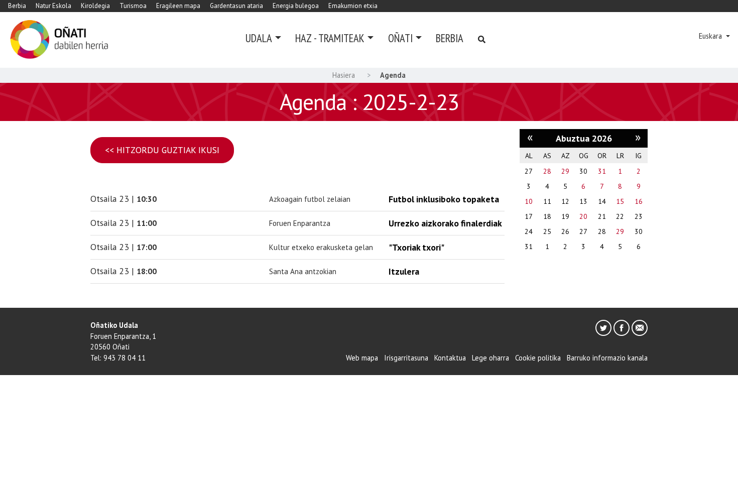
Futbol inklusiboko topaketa (444, 199)
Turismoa (133, 6)
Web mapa (362, 358)
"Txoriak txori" (416, 247)
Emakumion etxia (353, 6)
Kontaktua (450, 358)
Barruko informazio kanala (607, 358)
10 (529, 201)
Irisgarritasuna (406, 358)
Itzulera (404, 271)
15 (620, 201)
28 (547, 171)
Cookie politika (538, 358)
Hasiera (343, 75)
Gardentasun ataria (236, 6)
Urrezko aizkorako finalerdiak (445, 223)
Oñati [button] (400, 38)
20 (583, 216)
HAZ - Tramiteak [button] (329, 38)
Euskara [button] (711, 36)
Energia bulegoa (296, 6)
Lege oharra (490, 358)
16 (639, 201)
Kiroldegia (95, 6)
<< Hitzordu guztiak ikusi (162, 150)
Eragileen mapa (178, 6)
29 (565, 171)
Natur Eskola (53, 6)
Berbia (17, 6)
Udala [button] (258, 38)
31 (602, 171)
